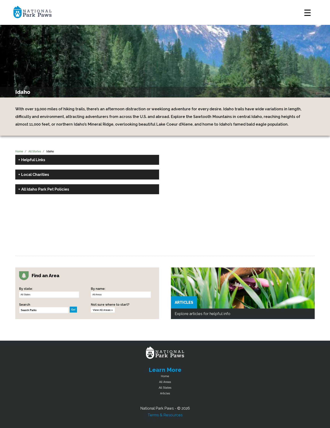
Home (19, 151)
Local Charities (35, 174)
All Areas (165, 382)
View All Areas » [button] (103, 310)
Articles (184, 302)
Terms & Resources (165, 415)
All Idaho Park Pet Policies (45, 189)
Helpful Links (33, 160)
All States (34, 151)
